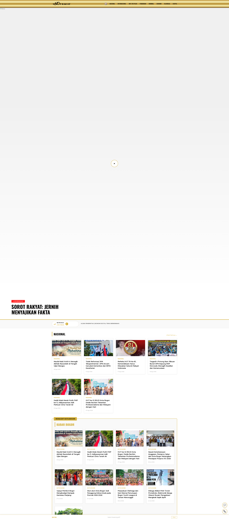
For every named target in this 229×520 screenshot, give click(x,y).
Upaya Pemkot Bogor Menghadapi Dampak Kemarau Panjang (66, 493)
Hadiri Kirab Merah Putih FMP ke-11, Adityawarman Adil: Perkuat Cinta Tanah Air (66, 402)
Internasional (122, 4)
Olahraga (167, 4)
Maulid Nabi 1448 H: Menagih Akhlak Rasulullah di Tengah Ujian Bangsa (66, 364)
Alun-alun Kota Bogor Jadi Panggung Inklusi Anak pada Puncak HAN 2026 (99, 493)
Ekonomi (159, 4)
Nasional (112, 4)
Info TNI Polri (133, 4)
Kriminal (151, 4)
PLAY (174, 517)
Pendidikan (143, 4)
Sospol (175, 4)
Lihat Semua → (171, 335)
